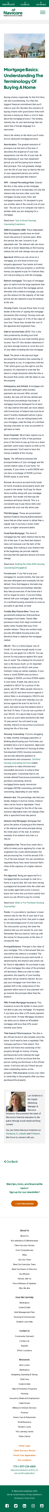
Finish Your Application (24, 1455)
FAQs (24, 1255)
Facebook (10, 1133)
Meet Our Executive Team (24, 1264)
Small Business (24, 1422)
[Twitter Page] (16, 1506)
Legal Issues (24, 1403)
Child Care (24, 1379)
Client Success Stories (25, 1245)
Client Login (24, 1446)
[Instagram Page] (33, 1506)
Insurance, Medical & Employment (24, 1398)
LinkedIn (23, 1133)
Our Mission (24, 1274)
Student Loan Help (24, 1322)
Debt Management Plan (24, 1312)
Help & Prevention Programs (24, 1389)
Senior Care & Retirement (24, 1417)
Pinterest (35, 1133)
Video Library (24, 1436)
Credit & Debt (24, 1307)
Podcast (24, 1412)
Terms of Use (30, 1498)
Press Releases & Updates (24, 1283)
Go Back (12, 1161)
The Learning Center (24, 1431)
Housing (24, 1393)
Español (24, 1346)
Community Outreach (24, 1336)
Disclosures (18, 1498)
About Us (24, 1236)
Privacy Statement (34, 1495)
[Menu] (42, 12)
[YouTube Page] (42, 1506)
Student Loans (24, 1427)
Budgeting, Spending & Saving (24, 1374)
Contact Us (24, 1341)
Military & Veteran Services (24, 1408)
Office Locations (24, 1350)
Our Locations (24, 1460)
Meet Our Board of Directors (24, 1269)
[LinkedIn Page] (24, 1506)
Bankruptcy (24, 1303)
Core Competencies (24, 1250)
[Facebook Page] (7, 1506)
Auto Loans (24, 1365)
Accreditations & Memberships (24, 1240)
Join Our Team (24, 1260)
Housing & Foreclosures (24, 1317)
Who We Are (24, 1288)
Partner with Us (24, 1279)
